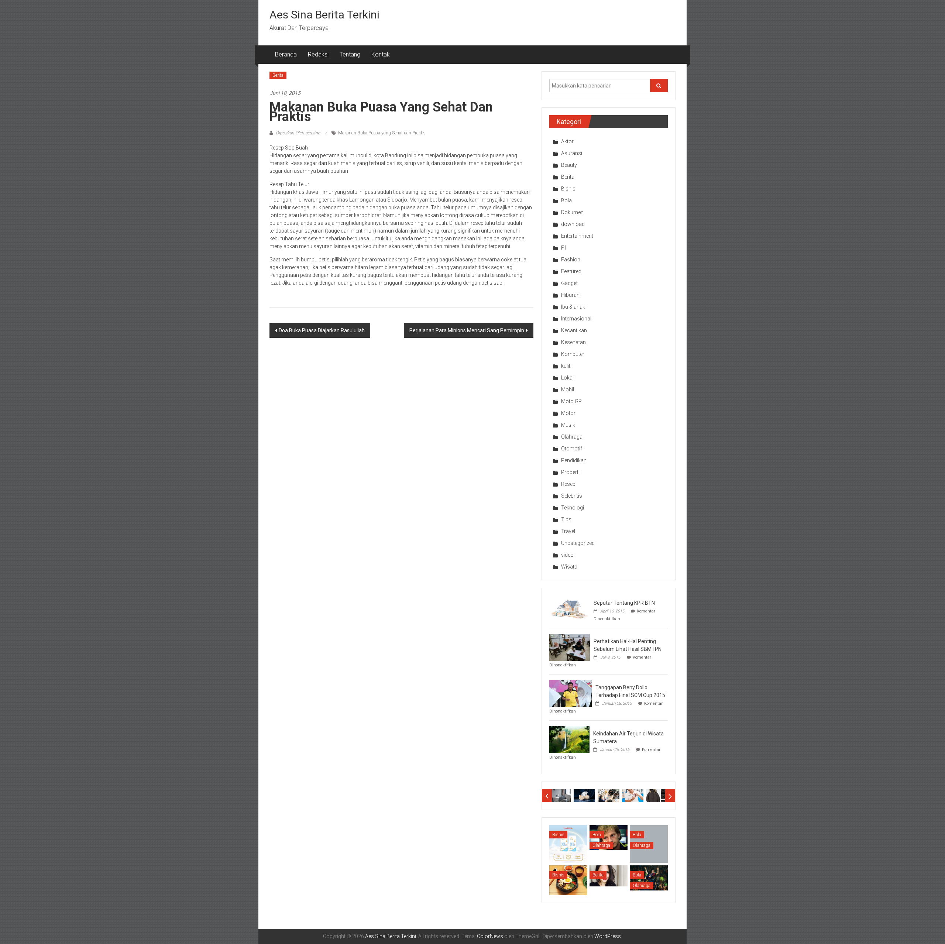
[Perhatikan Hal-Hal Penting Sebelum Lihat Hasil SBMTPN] (569, 647)
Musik (568, 425)
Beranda (286, 54)
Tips (566, 519)
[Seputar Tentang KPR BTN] (569, 608)
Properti (570, 472)
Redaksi (318, 54)
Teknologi (572, 508)
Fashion (570, 259)
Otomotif (571, 449)
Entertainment (577, 236)
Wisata (569, 567)
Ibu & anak (573, 307)
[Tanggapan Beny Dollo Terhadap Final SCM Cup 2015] (570, 693)
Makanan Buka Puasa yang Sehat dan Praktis (382, 132)
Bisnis (568, 189)
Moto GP (571, 401)
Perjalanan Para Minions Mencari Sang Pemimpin (466, 330)
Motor (568, 413)
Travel (568, 531)
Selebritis (571, 496)
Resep (568, 484)
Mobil (567, 389)
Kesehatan (573, 342)
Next (670, 795)
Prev (547, 795)
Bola (566, 200)
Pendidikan (574, 460)
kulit (565, 366)
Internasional (576, 319)
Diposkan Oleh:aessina (298, 132)
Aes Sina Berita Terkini (324, 14)
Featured (571, 271)
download (573, 224)
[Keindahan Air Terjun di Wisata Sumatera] (569, 739)
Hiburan (570, 295)
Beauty (569, 165)
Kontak (380, 54)
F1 (564, 248)
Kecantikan (574, 330)
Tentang (350, 54)
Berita (278, 75)
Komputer (572, 354)
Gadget (569, 283)
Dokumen (572, 212)
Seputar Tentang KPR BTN (624, 603)
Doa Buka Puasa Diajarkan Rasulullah (322, 330)
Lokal (567, 378)
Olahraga (572, 437)
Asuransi (571, 153)
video (567, 555)
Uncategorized (578, 543)
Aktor (567, 141)
